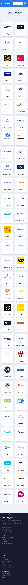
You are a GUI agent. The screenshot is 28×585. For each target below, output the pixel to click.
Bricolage (4, 547)
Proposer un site (6, 573)
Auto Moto (4, 541)
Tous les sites (5, 559)
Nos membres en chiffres (8, 567)
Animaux (4, 539)
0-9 (2, 17)
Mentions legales (6, 575)
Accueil (3, 557)
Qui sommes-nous (6, 565)
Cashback (4, 549)
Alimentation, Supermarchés (9, 537)
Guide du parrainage (7, 561)
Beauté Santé (5, 545)
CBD (3, 551)
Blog (3, 563)
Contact (4, 577)
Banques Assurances (7, 543)
